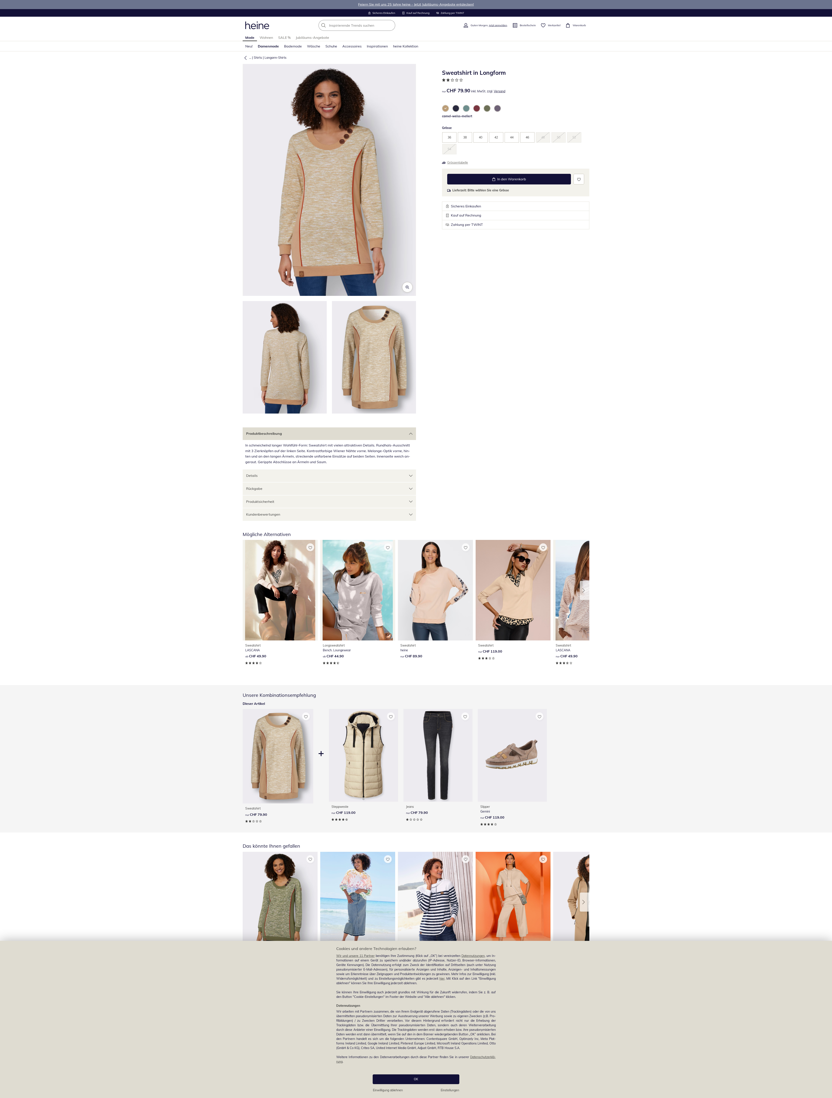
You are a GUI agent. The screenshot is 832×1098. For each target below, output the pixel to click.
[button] (245, 57)
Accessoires (352, 46)
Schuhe (331, 46)
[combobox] (366, 25)
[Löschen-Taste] (390, 25)
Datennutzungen (473, 956)
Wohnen (266, 37)
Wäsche (313, 46)
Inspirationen (377, 46)
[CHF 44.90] (357, 590)
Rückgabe (254, 488)
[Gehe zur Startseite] (257, 25)
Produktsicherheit (260, 501)
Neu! (249, 46)
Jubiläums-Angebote (312, 37)
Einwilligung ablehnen (388, 1090)
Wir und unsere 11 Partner (355, 956)
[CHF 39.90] (435, 902)
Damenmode (268, 46)
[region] (416, 1019)
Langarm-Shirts (275, 58)
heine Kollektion (405, 46)
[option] (445, 108)
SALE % (284, 37)
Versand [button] (499, 91)
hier (442, 979)
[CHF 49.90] (280, 590)
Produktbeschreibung (264, 433)
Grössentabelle (457, 162)
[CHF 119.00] (513, 590)
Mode (249, 37)
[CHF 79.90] (438, 755)
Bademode (293, 46)
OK (416, 1079)
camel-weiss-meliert (457, 116)
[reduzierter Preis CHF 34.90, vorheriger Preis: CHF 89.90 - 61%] (357, 902)
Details (252, 475)
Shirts (258, 58)
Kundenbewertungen (263, 514)
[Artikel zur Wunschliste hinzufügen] (579, 179)
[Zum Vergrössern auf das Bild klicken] (407, 287)
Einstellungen (450, 1090)
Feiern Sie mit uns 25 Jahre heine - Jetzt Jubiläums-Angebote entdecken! (416, 4)
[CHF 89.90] (435, 590)
